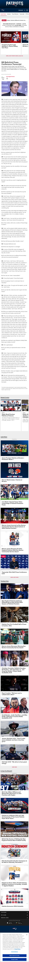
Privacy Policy (17, 949)
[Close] (26, 934)
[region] (14, 947)
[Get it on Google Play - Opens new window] (19, 923)
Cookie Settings (14, 951)
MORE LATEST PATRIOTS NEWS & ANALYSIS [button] (14, 55)
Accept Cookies (14, 959)
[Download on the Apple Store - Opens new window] (9, 923)
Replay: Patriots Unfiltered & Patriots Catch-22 (17, 20)
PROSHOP (20, 10)
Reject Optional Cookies (15, 955)
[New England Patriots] (14, 929)
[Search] (24, 10)
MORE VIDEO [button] (14, 767)
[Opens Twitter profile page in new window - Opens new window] (7, 78)
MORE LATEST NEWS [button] (14, 577)
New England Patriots (10, 76)
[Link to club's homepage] (2, 10)
